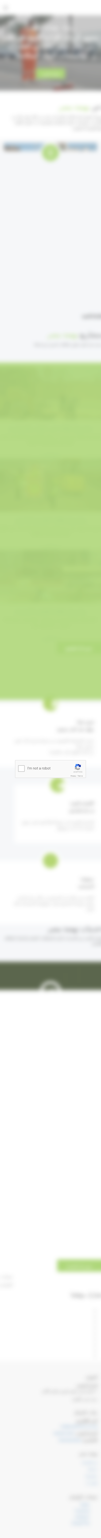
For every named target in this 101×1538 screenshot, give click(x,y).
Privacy (73, 776)
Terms (80, 776)
